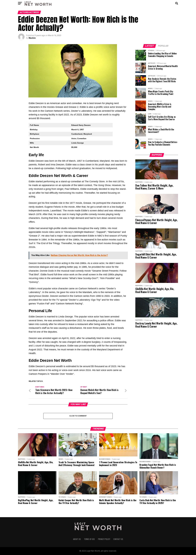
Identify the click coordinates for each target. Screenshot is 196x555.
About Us (77, 539)
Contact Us (118, 539)
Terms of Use (89, 539)
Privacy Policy (104, 539)
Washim (32, 38)
